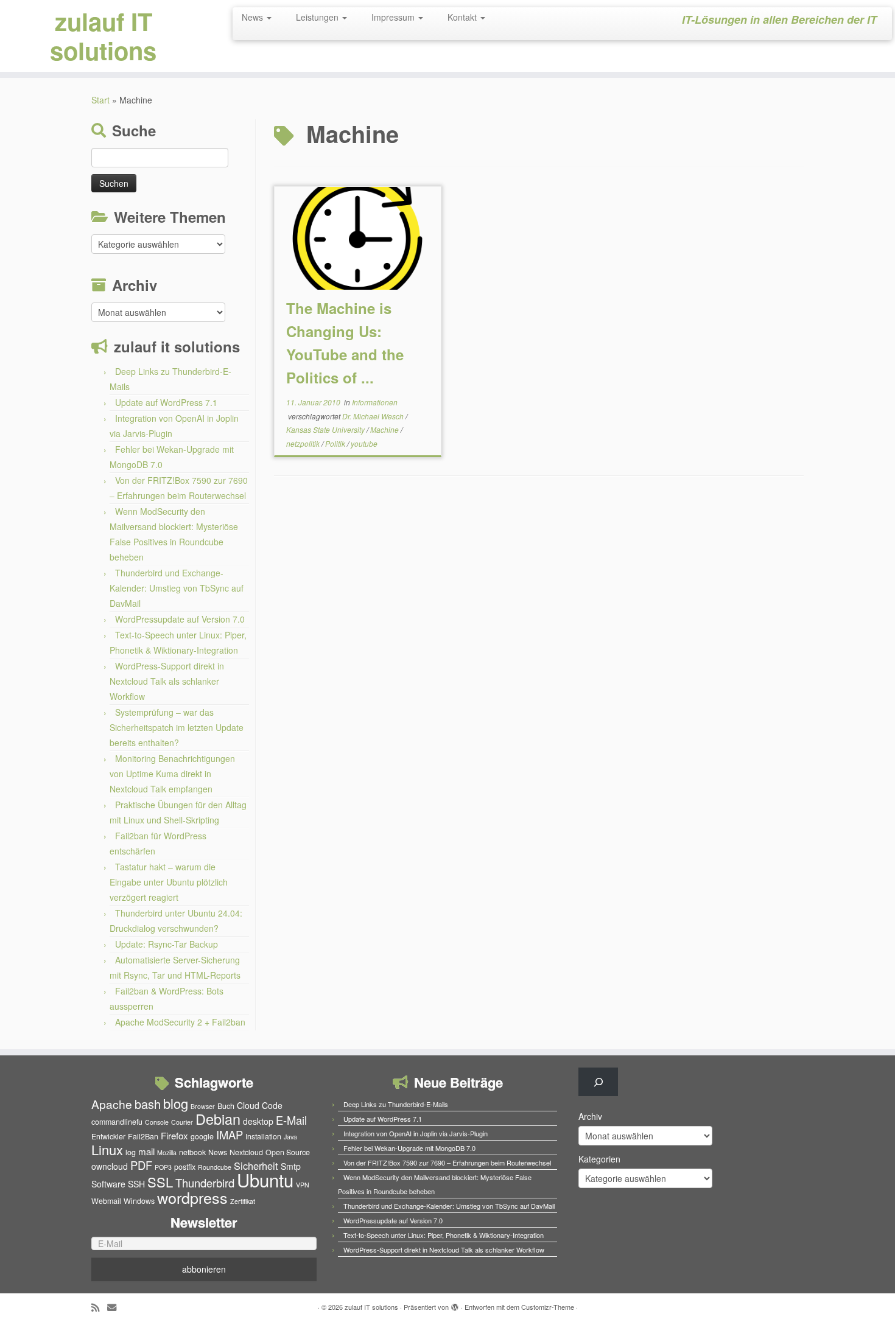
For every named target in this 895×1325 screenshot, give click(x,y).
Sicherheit (256, 1165)
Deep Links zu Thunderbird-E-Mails (395, 1104)
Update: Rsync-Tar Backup (166, 944)
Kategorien (599, 1159)
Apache (111, 1104)
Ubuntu (265, 1179)
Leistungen (318, 17)
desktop (258, 1121)
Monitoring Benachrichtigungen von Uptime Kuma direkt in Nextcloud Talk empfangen (172, 773)
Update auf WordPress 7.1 (166, 402)
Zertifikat (242, 1201)
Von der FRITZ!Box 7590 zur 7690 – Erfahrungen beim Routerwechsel (447, 1162)
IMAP (229, 1134)
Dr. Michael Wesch (373, 416)
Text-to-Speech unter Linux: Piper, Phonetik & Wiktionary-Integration (443, 1235)
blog (175, 1103)
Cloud (248, 1105)
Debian (217, 1118)
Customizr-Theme (547, 1307)
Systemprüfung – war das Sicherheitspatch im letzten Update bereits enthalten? (177, 727)
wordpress (192, 1197)
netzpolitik (303, 443)
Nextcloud (246, 1152)
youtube (364, 443)
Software (108, 1184)
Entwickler (108, 1136)
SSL (160, 1181)
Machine (385, 429)
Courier (182, 1122)
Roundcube (214, 1167)
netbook (192, 1152)
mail (146, 1151)
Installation (263, 1136)
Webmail (106, 1200)
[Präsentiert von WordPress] (455, 1304)
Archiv (590, 1116)
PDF (141, 1165)
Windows (139, 1200)
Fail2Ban (143, 1136)
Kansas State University (326, 429)
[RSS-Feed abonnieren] (99, 1307)
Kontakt (463, 17)
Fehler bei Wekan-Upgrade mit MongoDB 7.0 (409, 1148)
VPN (302, 1184)
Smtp (291, 1166)
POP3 (163, 1167)
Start (100, 100)
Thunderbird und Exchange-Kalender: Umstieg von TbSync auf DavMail (177, 588)
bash (148, 1104)
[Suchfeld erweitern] (598, 1082)
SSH (136, 1184)
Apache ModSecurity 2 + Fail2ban (180, 1022)
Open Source (287, 1152)
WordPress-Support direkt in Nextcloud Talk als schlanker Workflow (167, 681)
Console (157, 1122)
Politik (336, 443)
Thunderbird (204, 1182)
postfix (184, 1166)
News (253, 17)
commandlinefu (116, 1121)
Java (290, 1136)
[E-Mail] (115, 1307)
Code (272, 1105)
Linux (107, 1149)
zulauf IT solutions (103, 36)
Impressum (394, 17)
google (202, 1136)
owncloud (109, 1166)
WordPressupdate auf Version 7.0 (180, 619)
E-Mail (291, 1120)
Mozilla (167, 1152)
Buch (225, 1105)
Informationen (375, 402)
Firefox (174, 1135)
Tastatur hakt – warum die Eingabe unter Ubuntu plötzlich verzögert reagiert (169, 882)
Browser (203, 1106)
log (130, 1152)
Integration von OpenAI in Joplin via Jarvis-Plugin (415, 1133)
